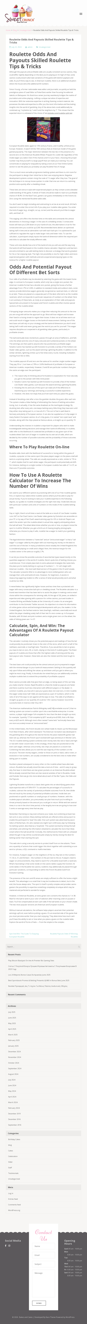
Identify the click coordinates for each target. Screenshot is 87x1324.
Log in (10, 1193)
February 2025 (14, 1040)
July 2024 (11, 1080)
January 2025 (13, 1046)
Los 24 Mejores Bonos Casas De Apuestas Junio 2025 (29, 975)
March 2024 (13, 1102)
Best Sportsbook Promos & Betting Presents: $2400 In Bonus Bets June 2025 (38, 980)
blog (10, 1145)
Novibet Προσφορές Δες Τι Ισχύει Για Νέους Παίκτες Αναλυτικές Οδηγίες (37, 986)
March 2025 (13, 1034)
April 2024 (12, 1097)
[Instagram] (9, 1245)
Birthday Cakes (14, 1139)
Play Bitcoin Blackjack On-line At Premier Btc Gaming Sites (31, 960)
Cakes (10, 1151)
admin (30, 47)
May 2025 (12, 1023)
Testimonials (13, 1173)
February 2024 (14, 1108)
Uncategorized (44, 47)
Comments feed (14, 1204)
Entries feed (13, 1199)
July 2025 (11, 1012)
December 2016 (14, 1119)
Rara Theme (51, 1317)
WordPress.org (14, 1210)
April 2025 (12, 1029)
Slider (10, 1162)
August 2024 (13, 1074)
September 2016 (14, 1125)
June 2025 (12, 1018)
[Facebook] (5, 1245)
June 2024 (12, 1085)
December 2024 (14, 1051)
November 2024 (14, 1057)
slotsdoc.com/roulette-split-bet (60, 113)
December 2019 (14, 1113)
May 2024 (12, 1091)
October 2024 (13, 1063)
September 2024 (14, 1068)
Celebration (13, 1156)
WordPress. (70, 1317)
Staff (10, 1167)
